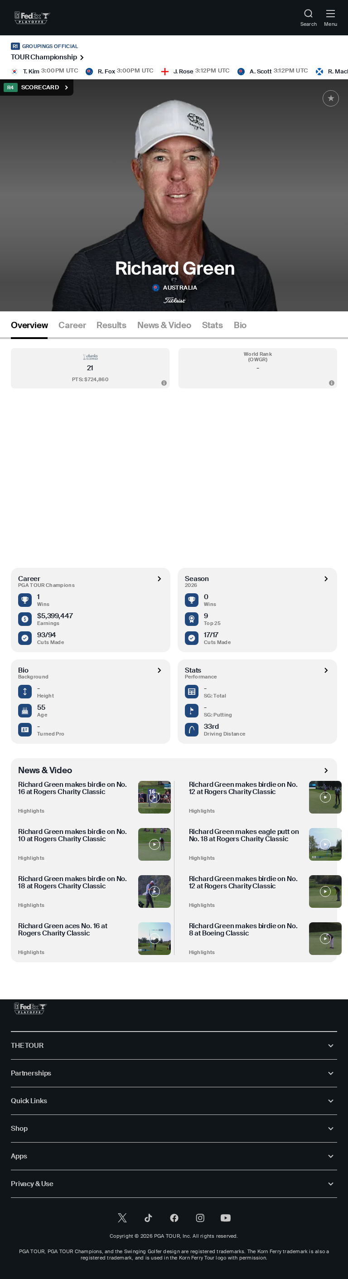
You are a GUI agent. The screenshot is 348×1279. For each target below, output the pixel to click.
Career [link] (72, 325)
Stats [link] (212, 325)
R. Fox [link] (106, 71)
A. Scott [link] (261, 71)
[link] (32, 18)
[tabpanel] (174, 650)
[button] (90, 368)
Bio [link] (240, 325)
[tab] (29, 328)
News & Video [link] (164, 325)
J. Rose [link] (183, 71)
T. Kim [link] (31, 71)
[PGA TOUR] (30, 1008)
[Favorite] (331, 98)
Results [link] (111, 325)
